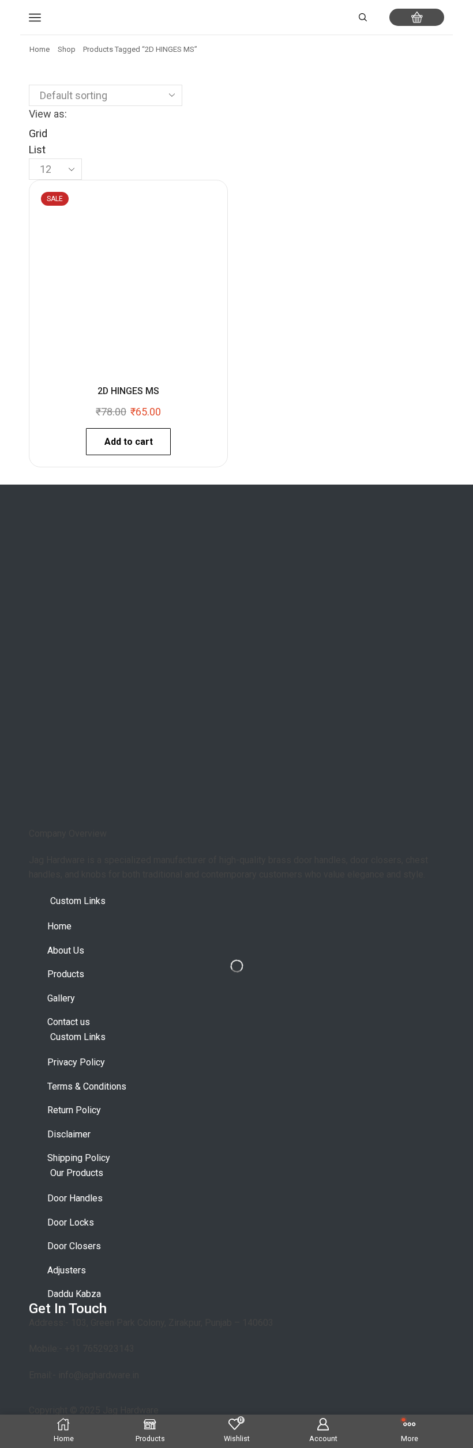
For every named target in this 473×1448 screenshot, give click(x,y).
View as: (48, 114)
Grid (38, 133)
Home (39, 49)
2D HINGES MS (128, 390)
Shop (67, 49)
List (37, 149)
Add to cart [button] (128, 441)
